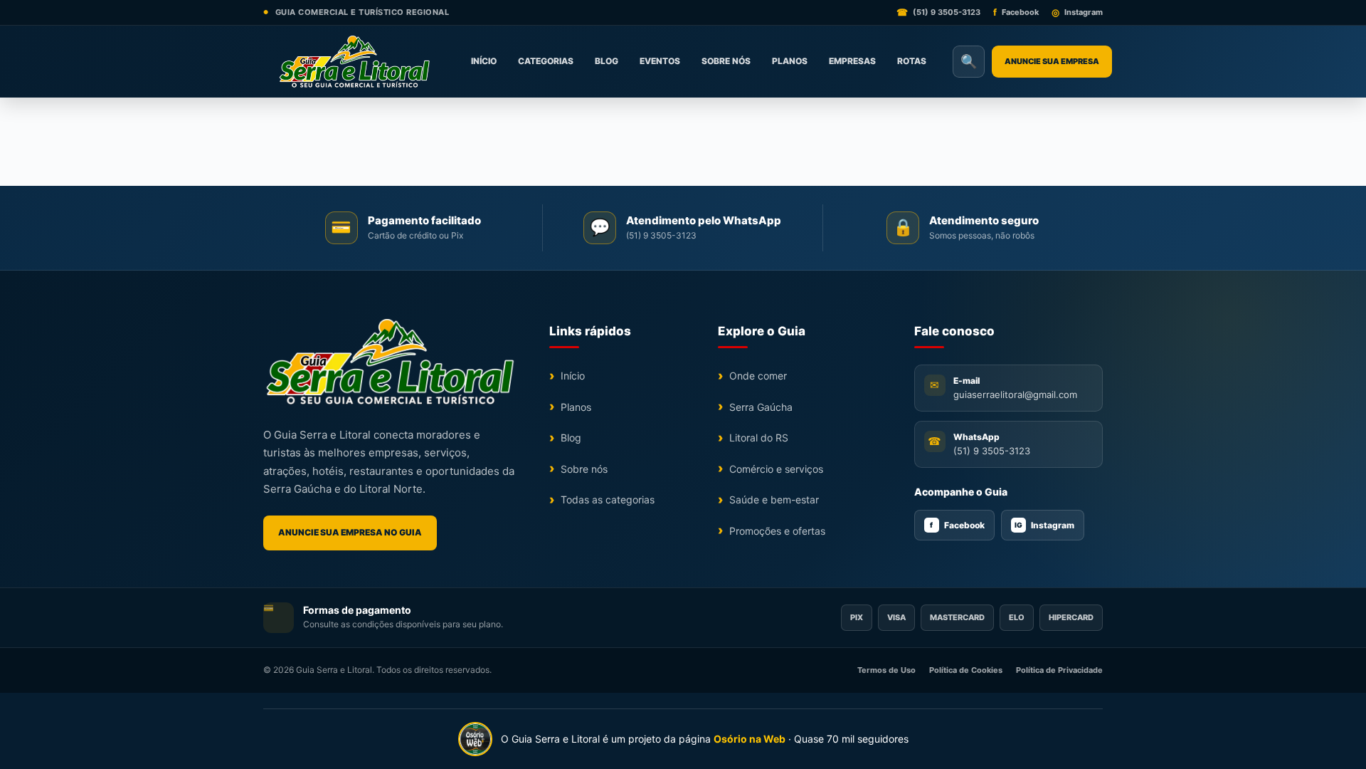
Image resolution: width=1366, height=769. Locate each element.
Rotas (911, 61)
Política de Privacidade (1059, 670)
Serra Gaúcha (761, 407)
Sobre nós (726, 61)
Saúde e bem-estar (774, 499)
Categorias (545, 61)
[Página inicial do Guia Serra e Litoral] (354, 62)
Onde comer (758, 376)
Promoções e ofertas (777, 531)
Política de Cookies (965, 670)
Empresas (852, 61)
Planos (790, 61)
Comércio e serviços (776, 469)
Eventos (660, 61)
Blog (606, 61)
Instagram (1044, 525)
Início (484, 61)
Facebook (957, 525)
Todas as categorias (608, 499)
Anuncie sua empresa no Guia (350, 532)
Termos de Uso (886, 670)
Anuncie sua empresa (1052, 61)
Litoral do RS (758, 437)
